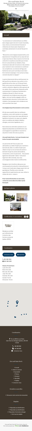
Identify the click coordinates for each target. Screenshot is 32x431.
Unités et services (17, 369)
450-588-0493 (8, 261)
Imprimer (21, 254)
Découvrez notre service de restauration (17, 395)
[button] (8, 301)
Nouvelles (17, 378)
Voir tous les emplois (17, 414)
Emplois (17, 380)
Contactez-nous (8, 254)
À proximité (17, 372)
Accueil (17, 367)
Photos (17, 374)
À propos (17, 376)
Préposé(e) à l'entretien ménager (17, 412)
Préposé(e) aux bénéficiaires (17, 407)
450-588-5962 (7, 259)
